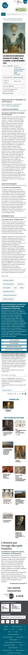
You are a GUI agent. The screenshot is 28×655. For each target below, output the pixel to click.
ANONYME (10, 66)
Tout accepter (14, 340)
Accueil (4, 18)
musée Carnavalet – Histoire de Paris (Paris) (19, 70)
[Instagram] (12, 621)
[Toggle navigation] (3, 14)
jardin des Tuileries (8, 280)
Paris (15, 287)
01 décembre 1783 (18, 77)
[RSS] (3, 621)
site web (18, 74)
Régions (6, 629)
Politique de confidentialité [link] (14, 349)
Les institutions (19, 637)
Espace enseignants (13, 647)
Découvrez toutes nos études (15, 18)
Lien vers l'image (8, 93)
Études (6, 626)
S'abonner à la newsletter (22, 9)
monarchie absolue (8, 284)
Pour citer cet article (9, 375)
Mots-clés (5, 276)
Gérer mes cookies (7, 650)
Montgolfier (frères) (8, 291)
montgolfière (6, 287)
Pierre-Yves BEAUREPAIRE (12, 106)
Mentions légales (13, 639)
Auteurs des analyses (17, 626)
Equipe (16, 631)
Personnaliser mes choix (14, 346)
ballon (21, 287)
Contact (21, 645)
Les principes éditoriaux (13, 634)
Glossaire (20, 629)
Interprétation (8, 216)
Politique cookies (20, 650)
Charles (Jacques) (8, 299)
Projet (9, 631)
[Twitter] (7, 621)
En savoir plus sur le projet (17, 583)
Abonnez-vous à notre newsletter (14, 617)
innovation (20, 284)
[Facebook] (17, 621)
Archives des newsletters (9, 645)
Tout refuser (14, 343)
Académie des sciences (9, 295)
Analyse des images (9, 184)
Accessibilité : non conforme (14, 653)
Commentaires (7, 390)
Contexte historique (10, 109)
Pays (13, 629)
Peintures (11, 86)
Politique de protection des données (13, 642)
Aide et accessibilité (7, 637)
